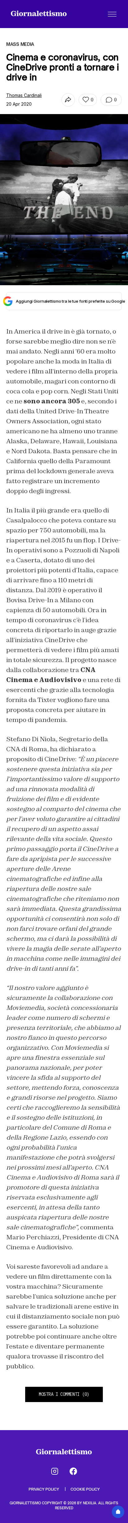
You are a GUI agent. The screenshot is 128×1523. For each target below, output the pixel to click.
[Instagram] (54, 1471)
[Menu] (112, 14)
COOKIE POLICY (85, 1489)
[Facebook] (73, 1471)
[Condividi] (68, 100)
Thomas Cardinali (24, 95)
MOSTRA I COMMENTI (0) (64, 1394)
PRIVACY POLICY (44, 1489)
